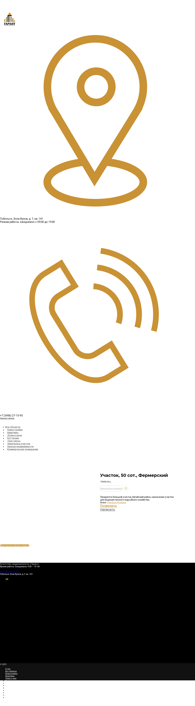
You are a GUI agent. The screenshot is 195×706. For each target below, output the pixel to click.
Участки (9, 685)
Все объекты (12, 427)
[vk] (7, 580)
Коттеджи (13, 438)
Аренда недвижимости (20, 446)
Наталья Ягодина (116, 502)
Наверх (3, 705)
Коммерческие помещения (22, 449)
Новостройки (15, 429)
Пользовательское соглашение (19, 697)
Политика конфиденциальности (19, 695)
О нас (7, 669)
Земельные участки (18, 443)
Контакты (9, 693)
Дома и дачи (14, 435)
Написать (107, 509)
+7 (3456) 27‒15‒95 (9, 571)
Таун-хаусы (13, 441)
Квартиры (12, 432)
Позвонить (108, 506)
